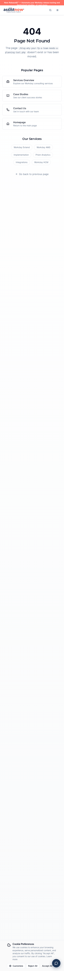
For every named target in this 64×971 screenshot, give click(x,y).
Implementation (21, 154)
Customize (18, 966)
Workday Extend (22, 147)
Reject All (32, 966)
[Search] (50, 10)
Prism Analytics (43, 154)
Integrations (21, 162)
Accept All (47, 966)
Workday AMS (43, 147)
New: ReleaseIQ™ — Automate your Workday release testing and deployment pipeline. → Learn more (32, 3)
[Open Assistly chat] (56, 963)
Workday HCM (41, 162)
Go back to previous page (34, 174)
